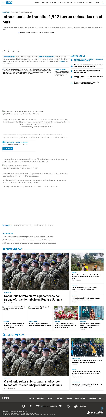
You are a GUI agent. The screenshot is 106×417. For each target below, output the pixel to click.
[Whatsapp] (13, 51)
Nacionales (61, 2)
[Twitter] (9, 51)
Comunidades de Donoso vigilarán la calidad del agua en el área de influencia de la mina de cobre (86, 276)
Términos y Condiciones (9, 411)
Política (69, 2)
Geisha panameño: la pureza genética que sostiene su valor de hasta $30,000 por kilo (65, 325)
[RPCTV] (30, 407)
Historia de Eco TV (22, 411)
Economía (53, 2)
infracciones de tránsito (46, 56)
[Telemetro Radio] (75, 407)
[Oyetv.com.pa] (37, 407)
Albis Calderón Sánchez (9, 302)
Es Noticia (45, 2)
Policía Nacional (9, 56)
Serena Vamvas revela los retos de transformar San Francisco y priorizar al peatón (88, 65)
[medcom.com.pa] (82, 407)
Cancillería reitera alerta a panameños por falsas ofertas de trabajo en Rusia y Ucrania (62, 73)
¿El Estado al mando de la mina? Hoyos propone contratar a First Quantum (26, 240)
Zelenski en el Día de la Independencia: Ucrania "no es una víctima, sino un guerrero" (87, 361)
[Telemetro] (23, 407)
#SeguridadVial (8, 119)
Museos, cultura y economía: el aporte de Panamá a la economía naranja (86, 82)
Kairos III (61, 61)
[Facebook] (4, 51)
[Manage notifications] (102, 408)
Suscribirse (8, 149)
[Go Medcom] (53, 407)
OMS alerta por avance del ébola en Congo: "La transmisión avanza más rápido (87, 385)
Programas (89, 2)
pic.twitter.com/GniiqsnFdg (43, 124)
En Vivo (97, 2)
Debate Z (37, 2)
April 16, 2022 (48, 127)
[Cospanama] (45, 406)
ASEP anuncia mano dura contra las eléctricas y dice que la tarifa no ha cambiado (29, 243)
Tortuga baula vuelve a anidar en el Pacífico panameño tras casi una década (86, 299)
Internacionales (79, 2)
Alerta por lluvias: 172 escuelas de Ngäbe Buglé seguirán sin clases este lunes (27, 237)
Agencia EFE (74, 364)
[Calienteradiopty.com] (68, 407)
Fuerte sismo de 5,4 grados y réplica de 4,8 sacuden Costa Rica (40, 324)
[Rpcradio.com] (61, 407)
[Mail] (18, 51)
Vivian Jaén (74, 291)
